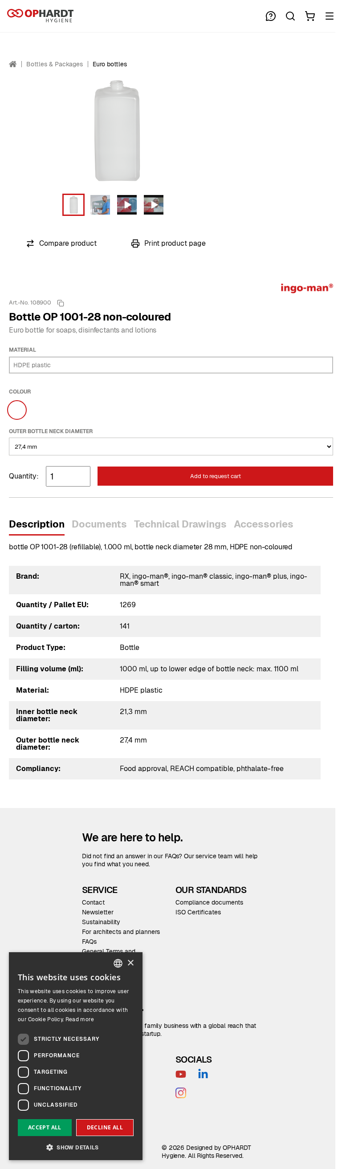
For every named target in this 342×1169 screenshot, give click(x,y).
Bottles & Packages (54, 64)
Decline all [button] (105, 1127)
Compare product (68, 243)
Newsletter (98, 912)
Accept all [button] (44, 1127)
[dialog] (75, 1056)
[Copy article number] (60, 303)
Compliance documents (209, 902)
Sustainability (101, 922)
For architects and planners (121, 932)
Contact (93, 902)
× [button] (130, 963)
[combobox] (118, 963)
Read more (79, 1019)
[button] (73, 205)
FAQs (89, 942)
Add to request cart (215, 476)
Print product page (175, 243)
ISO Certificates (198, 912)
